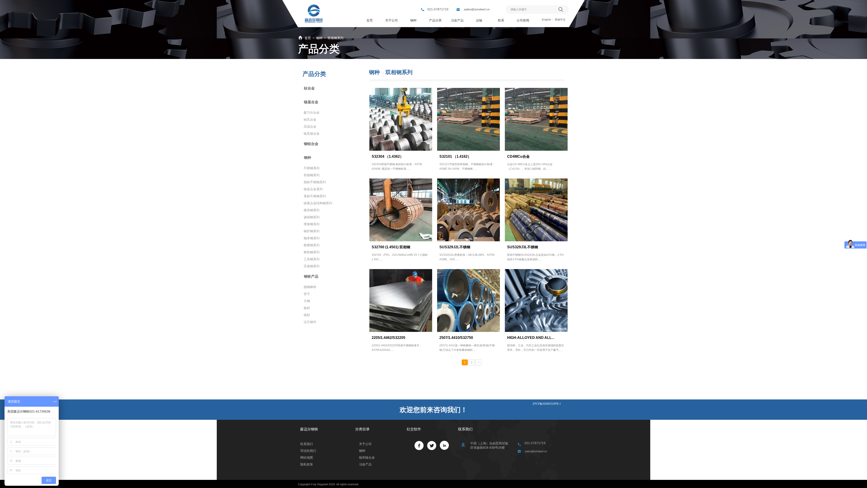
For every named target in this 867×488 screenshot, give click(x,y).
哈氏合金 (310, 119)
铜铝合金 (311, 144)
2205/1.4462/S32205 (388, 338)
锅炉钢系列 (311, 231)
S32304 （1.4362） (387, 156)
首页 (308, 38)
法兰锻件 (310, 322)
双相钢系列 (335, 38)
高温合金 (310, 126)
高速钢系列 (311, 266)
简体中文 (560, 19)
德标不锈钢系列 (315, 182)
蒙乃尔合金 (311, 112)
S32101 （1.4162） (455, 156)
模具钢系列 (311, 210)
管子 (307, 294)
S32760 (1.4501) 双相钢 (391, 247)
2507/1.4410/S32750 (456, 338)
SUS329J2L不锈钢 (454, 247)
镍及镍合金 (311, 133)
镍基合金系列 (313, 189)
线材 (307, 315)
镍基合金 (311, 102)
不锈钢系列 (311, 168)
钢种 (319, 38)
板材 (307, 308)
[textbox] (531, 9)
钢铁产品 (311, 276)
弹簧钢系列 (311, 224)
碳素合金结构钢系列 (318, 203)
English (546, 19)
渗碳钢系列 (311, 217)
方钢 (307, 301)
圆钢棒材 (310, 287)
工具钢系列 (311, 259)
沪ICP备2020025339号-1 (547, 403)
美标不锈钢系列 (315, 196)
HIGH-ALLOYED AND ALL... (530, 338)
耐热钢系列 (311, 252)
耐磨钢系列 (311, 245)
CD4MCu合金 (518, 156)
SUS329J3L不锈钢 (522, 247)
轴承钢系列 (311, 238)
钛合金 (309, 88)
